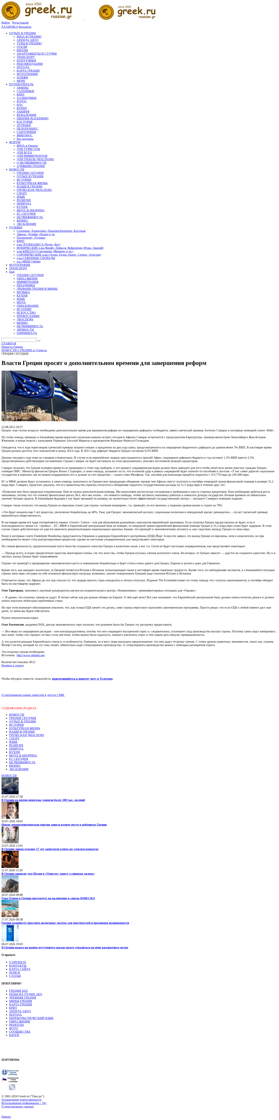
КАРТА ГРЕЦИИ (20, 1004)
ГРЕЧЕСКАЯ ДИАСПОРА (26, 735)
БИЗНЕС (15, 765)
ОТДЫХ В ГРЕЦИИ (22, 721)
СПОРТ (14, 738)
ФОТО (13, 1028)
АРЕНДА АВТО (20, 1011)
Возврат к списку (13, 665)
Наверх (6, 1116)
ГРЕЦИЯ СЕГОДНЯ (22, 718)
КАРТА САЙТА (19, 969)
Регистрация (20, 22)
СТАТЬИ (15, 975)
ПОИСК (14, 972)
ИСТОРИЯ (16, 724)
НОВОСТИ (16, 714)
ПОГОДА (15, 1014)
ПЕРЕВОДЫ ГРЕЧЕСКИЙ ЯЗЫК (31, 1018)
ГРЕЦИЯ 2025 (18, 990)
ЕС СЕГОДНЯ (18, 759)
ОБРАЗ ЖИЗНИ (19, 1021)
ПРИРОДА (16, 748)
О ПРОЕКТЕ (17, 962)
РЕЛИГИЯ (16, 745)
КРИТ (13, 1007)
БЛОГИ (14, 1035)
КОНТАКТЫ (17, 965)
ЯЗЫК (13, 742)
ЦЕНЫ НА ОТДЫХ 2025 (25, 994)
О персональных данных (18, 1106)
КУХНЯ (14, 752)
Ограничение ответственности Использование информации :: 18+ (24, 1101)
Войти (6, 22)
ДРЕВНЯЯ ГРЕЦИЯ (22, 997)
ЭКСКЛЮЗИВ (18, 769)
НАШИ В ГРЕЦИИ (22, 731)
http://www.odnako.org (31, 655)
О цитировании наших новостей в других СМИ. (33, 695)
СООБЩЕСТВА (20, 1031)
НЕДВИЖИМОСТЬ (22, 762)
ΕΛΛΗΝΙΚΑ (10, 26)
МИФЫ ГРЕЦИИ (20, 1001)
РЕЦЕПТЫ (16, 1024)
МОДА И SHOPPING (23, 755)
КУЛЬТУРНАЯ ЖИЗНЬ (24, 728)
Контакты (25, 26)
